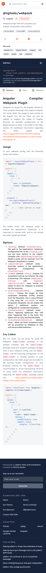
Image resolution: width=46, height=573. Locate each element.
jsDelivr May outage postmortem (16, 567)
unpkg (23, 526)
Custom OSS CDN (10, 514)
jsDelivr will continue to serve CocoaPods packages (20, 558)
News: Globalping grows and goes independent (22, 563)
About (5, 500)
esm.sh (40, 526)
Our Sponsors (8, 510)
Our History (8, 505)
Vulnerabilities (33, 31)
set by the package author (25, 78)
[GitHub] (17, 39)
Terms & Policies (30, 505)
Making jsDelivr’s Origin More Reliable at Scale (22, 546)
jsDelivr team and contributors (28, 465)
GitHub (6, 526)
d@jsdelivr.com (29, 510)
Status (25, 500)
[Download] (41, 39)
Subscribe (23, 486)
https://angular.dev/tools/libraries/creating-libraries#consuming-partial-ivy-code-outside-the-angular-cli (22, 137)
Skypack (23, 531)
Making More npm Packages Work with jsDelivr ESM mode (22, 551)
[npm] (29, 39)
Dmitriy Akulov (19, 467)
